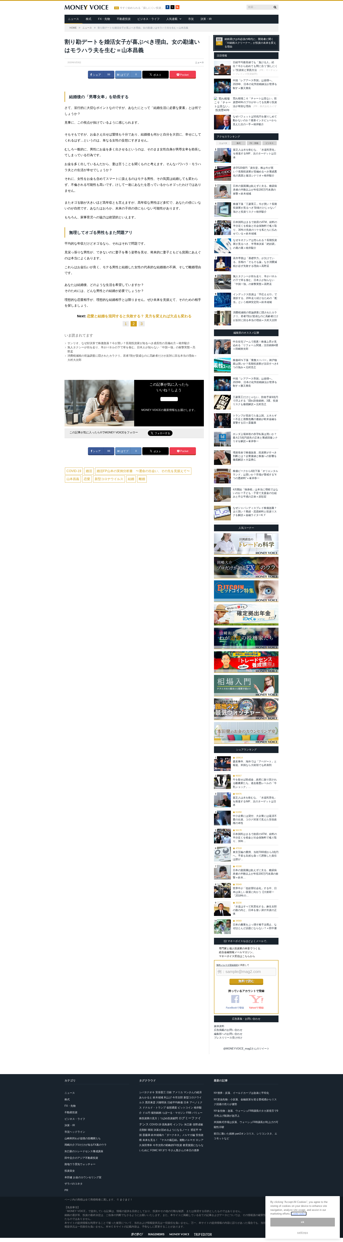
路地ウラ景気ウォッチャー (80, 1164)
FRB (188, 1112)
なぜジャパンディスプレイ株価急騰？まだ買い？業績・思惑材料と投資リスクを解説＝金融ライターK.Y (255, 511)
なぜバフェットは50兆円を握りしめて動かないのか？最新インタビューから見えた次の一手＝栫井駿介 (255, 120)
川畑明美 (161, 1102)
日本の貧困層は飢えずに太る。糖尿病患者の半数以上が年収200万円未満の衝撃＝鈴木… (255, 874)
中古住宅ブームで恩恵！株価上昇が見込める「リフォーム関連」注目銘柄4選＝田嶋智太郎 (255, 345)
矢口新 (188, 1124)
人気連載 (171, 18)
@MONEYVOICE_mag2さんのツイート (246, 1048)
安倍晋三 (160, 1092)
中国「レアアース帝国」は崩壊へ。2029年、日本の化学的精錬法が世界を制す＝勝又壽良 (255, 84)
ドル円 (146, 1112)
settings (302, 1232)
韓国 (150, 1129)
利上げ (168, 1097)
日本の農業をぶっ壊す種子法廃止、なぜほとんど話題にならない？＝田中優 (255, 926)
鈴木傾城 (158, 1097)
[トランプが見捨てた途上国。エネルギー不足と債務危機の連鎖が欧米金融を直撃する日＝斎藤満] (222, 420)
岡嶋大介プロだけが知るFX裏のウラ (86, 1144)
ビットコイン (185, 1107)
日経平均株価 (175, 1102)
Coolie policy (298, 1213)
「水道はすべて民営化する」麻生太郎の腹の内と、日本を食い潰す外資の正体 (255, 910)
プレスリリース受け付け (228, 1037)
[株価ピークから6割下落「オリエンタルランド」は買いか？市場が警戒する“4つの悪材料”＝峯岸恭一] (222, 476)
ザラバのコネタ (74, 1183)
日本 (186, 1102)
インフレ (178, 1124)
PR (66, 1190)
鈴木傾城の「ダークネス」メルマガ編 (173, 1135)
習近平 (194, 1129)
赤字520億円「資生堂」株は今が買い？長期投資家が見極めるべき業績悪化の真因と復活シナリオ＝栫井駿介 (255, 171)
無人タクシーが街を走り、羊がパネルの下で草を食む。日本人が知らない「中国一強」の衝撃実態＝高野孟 (255, 280)
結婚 (131, 479)
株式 (88, 18)
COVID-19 (73, 471)
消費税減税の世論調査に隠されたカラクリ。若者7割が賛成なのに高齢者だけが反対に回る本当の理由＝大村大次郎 (255, 316)
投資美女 (70, 1170)
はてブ (124, 74)
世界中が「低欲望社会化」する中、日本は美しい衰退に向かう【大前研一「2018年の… (255, 892)
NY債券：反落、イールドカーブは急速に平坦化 (241, 1092)
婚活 (89, 471)
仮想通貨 (172, 1107)
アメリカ (177, 1092)
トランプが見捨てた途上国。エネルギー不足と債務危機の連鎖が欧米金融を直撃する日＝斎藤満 (255, 419)
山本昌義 (72, 479)
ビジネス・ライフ (148, 18)
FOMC (154, 1150)
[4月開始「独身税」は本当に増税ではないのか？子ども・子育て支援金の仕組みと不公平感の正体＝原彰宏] (222, 494)
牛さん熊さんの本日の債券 (183, 1150)
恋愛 (87, 479)
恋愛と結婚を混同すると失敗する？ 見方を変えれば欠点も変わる (139, 316)
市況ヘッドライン (75, 1131)
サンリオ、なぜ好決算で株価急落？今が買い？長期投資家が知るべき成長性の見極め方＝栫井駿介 (128, 343)
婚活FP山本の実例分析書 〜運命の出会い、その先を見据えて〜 (143, 471)
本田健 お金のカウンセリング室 (83, 1177)
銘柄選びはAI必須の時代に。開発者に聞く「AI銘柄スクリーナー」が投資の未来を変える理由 (250, 43)
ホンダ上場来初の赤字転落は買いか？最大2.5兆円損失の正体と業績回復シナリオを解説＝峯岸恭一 (255, 438)
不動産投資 (124, 18)
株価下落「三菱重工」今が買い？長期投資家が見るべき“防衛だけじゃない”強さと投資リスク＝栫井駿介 (255, 207)
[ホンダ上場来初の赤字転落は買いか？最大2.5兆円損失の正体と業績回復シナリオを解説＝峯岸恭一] (222, 439)
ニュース (73, 18)
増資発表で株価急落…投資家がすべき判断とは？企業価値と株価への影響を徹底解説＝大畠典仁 (255, 456)
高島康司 (167, 1124)
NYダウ (163, 1150)
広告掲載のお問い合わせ (228, 1029)
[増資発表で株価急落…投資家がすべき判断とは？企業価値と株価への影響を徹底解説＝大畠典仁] (222, 457)
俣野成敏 (198, 1124)
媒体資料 (219, 1026)
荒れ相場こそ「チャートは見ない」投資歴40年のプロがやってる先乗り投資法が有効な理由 (255, 102)
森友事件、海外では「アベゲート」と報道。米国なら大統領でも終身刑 (255, 763)
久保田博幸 (145, 1145)
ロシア (199, 1139)
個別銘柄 (156, 1112)
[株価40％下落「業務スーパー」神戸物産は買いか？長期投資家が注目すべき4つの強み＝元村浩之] (222, 365)
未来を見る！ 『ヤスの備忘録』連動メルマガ (169, 1139)
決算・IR (206, 18)
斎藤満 (146, 1135)
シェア (96, 74)
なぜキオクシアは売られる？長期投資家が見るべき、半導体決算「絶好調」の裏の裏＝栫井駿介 (255, 244)
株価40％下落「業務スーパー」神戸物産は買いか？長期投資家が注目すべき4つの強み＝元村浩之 (255, 364)
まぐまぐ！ (126, 1199)
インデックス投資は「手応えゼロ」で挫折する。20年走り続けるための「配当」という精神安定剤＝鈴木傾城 (255, 298)
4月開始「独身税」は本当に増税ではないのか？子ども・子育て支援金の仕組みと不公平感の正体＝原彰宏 (255, 493)
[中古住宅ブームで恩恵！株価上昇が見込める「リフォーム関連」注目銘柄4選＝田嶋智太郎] (222, 346)
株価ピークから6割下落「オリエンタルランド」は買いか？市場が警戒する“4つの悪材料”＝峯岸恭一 (255, 475)
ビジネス (270, 143)
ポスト (157, 74)
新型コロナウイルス (109, 479)
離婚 (142, 479)
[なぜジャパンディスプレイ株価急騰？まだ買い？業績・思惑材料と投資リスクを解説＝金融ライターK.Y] (222, 513)
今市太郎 (177, 1097)
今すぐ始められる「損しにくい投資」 (142, 8)
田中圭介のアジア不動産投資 (81, 1157)
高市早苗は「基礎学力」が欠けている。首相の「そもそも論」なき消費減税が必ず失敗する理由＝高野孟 (255, 262)
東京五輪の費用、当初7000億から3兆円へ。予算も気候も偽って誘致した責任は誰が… (255, 856)
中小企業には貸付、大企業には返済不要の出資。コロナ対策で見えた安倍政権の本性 (255, 819)
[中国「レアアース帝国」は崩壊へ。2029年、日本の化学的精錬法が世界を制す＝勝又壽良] (222, 383)
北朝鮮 (143, 1129)
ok (302, 1222)
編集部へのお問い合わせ (228, 1033)
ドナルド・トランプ (154, 1107)
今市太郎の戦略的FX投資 (167, 1145)
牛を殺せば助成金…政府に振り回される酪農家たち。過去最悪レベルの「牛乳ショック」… (255, 783)
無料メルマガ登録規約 (227, 965)
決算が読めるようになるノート (172, 1129)
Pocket (184, 74)
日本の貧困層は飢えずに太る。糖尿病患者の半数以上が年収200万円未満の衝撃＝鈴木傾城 (255, 189)
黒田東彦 (150, 1102)
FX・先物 (104, 18)
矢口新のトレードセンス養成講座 (84, 1151)
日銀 (169, 1092)
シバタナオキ (147, 1092)
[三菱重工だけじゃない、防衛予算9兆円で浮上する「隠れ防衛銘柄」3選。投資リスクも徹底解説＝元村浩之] (222, 402)
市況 (191, 18)
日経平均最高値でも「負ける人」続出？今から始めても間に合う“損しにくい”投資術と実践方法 (255, 66)
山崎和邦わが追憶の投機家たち (83, 1138)
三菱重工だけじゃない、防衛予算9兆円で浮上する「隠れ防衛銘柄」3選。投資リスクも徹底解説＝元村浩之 (255, 401)
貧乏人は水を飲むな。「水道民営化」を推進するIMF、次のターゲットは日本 (255, 153)
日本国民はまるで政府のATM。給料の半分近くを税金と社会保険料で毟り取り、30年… (255, 838)
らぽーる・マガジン (173, 1112)
